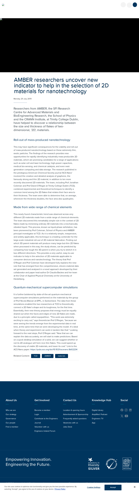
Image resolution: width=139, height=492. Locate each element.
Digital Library (97, 410)
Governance (11, 418)
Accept (113, 487)
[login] (123, 4)
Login (36, 414)
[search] (129, 5)
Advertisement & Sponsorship (75, 414)
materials (61, 356)
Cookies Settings (93, 487)
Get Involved (42, 400)
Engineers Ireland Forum (44, 431)
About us (11, 400)
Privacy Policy (60, 489)
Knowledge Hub (101, 400)
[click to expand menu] (135, 4)
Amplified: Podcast (99, 414)
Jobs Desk (67, 427)
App (93, 423)
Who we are (11, 410)
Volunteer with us (41, 427)
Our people (10, 423)
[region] (69, 487)
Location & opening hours (74, 410)
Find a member (12, 427)
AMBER (48, 356)
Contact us (69, 400)
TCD (35, 356)
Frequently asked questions (75, 418)
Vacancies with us (70, 423)
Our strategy (11, 414)
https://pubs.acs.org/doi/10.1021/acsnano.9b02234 (53, 349)
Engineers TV (97, 418)
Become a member (42, 410)
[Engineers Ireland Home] (3, 5)
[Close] (135, 487)
